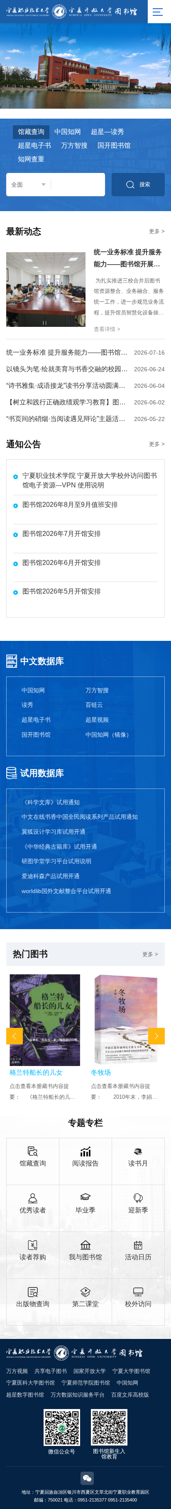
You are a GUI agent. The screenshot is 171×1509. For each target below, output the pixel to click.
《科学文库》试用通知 (51, 802)
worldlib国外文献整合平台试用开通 (66, 891)
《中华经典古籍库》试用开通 (59, 846)
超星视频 (97, 719)
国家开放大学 (89, 1371)
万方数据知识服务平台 (78, 1395)
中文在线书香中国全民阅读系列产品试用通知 (80, 816)
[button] (14, 1036)
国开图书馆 (36, 734)
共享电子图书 (50, 1371)
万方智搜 (97, 690)
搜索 (144, 184)
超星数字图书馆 (25, 1395)
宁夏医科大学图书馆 (30, 1383)
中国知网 (33, 690)
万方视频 (17, 1371)
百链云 (94, 704)
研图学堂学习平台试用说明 (56, 861)
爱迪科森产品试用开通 (51, 876)
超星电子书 (36, 719)
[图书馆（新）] (72, 11)
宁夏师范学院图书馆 (85, 1383)
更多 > (157, 231)
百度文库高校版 (130, 1395)
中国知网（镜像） (109, 734)
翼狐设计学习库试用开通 (54, 831)
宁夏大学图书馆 (131, 1371)
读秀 (27, 704)
